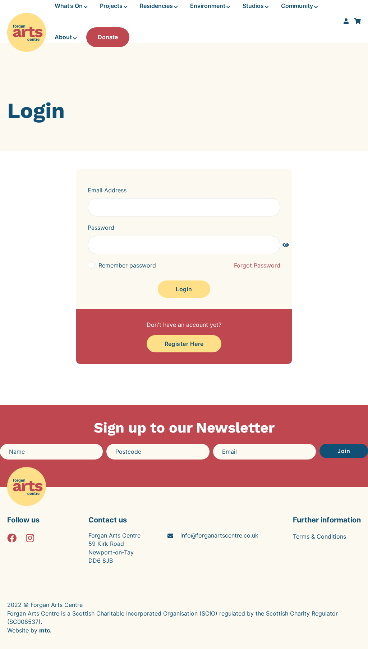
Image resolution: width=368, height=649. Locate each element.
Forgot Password (257, 265)
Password (101, 227)
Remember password (127, 265)
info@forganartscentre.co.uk (219, 535)
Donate (108, 37)
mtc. (45, 630)
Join (343, 450)
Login (184, 289)
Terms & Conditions (319, 536)
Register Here (184, 343)
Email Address (107, 190)
